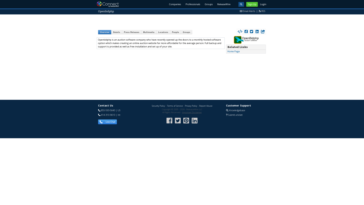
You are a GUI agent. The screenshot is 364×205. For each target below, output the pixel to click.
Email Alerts (249, 11)
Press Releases (131, 32)
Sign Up (252, 4)
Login (263, 4)
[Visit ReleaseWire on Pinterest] (186, 123)
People (175, 32)
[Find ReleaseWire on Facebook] (169, 123)
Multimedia (148, 32)
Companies (175, 4)
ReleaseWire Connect (108, 4)
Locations (163, 32)
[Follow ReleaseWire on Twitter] (178, 123)
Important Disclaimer (192, 112)
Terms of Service (175, 105)
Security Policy (158, 105)
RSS (263, 11)
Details (116, 32)
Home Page (233, 51)
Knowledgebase (237, 110)
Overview (104, 32)
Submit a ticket (235, 114)
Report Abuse (205, 105)
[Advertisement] (182, 21)
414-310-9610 (108, 114)
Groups (209, 4)
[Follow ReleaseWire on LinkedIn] (194, 123)
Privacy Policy (191, 105)
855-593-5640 (108, 110)
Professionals (193, 4)
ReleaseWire (223, 4)
